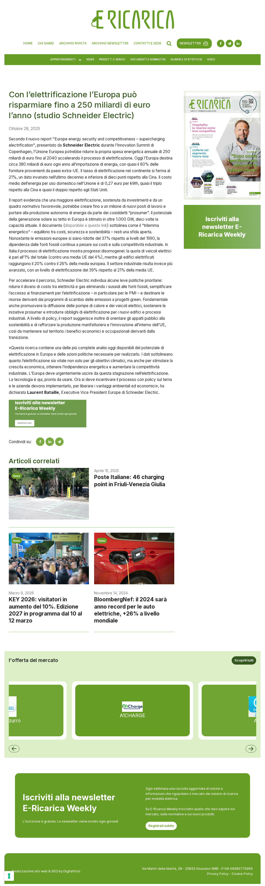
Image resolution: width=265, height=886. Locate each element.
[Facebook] (40, 441)
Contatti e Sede (147, 43)
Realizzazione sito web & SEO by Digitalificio (46, 871)
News (90, 59)
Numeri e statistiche (186, 59)
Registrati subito (161, 826)
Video (211, 59)
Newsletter (190, 43)
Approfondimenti (62, 59)
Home (28, 43)
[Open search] (169, 43)
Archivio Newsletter (110, 43)
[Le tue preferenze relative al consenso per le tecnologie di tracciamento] (9, 876)
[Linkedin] (50, 441)
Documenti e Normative (148, 59)
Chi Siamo (46, 43)
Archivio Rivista (73, 43)
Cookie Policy (242, 874)
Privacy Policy (218, 874)
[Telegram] (59, 441)
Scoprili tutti (243, 660)
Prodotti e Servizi (112, 59)
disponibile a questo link (86, 225)
